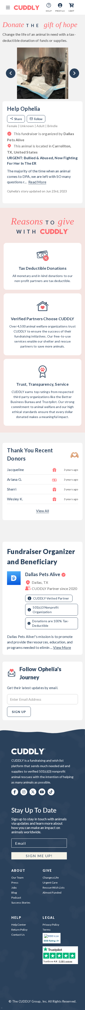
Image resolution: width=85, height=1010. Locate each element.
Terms (47, 929)
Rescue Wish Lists (54, 887)
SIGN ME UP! (39, 856)
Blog (14, 892)
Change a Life (51, 877)
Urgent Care (50, 882)
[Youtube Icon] (42, 791)
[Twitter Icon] (32, 791)
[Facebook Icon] (14, 791)
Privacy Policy (51, 924)
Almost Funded (52, 892)
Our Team (17, 877)
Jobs (14, 887)
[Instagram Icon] (23, 791)
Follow (38, 119)
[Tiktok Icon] (51, 791)
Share (18, 119)
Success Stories (20, 902)
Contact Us (18, 934)
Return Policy (19, 929)
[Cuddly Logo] (27, 7)
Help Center (18, 924)
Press (14, 882)
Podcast (16, 897)
